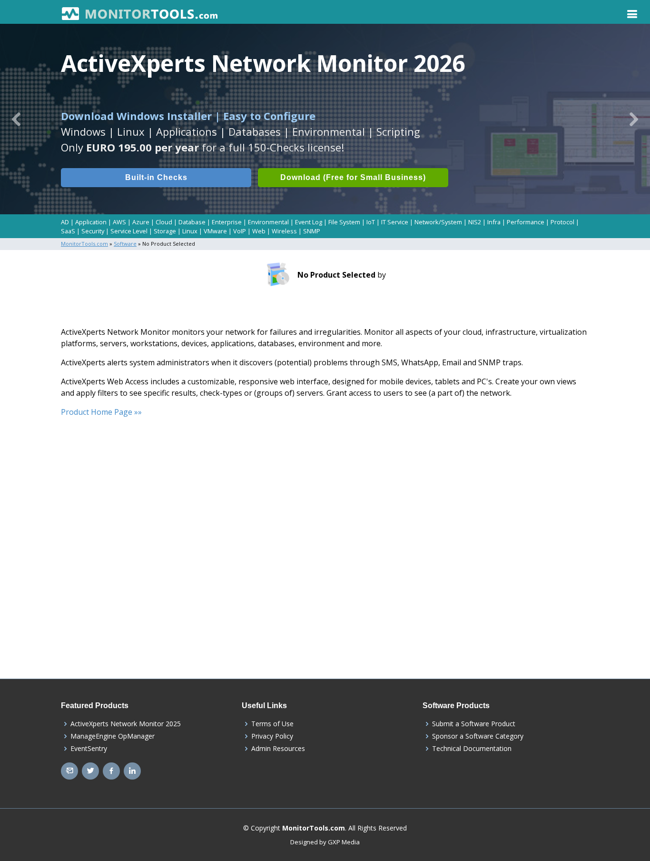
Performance (525, 222)
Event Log (308, 222)
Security (92, 231)
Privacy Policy (272, 736)
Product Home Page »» (101, 412)
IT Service (394, 222)
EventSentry (88, 748)
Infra (494, 222)
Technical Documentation (472, 748)
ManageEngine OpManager (112, 736)
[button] (16, 119)
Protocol (562, 222)
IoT (370, 222)
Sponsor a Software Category (477, 736)
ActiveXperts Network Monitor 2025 (125, 724)
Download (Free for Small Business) (353, 177)
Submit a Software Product (473, 724)
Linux (189, 231)
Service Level (129, 231)
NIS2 (474, 222)
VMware (215, 231)
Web (259, 231)
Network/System (438, 222)
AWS (119, 222)
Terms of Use (272, 724)
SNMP (311, 231)
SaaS (68, 231)
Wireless (284, 231)
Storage (165, 231)
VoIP (239, 231)
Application (91, 222)
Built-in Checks (156, 177)
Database (192, 222)
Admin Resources (278, 748)
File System (344, 222)
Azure (140, 222)
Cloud (164, 222)
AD (65, 222)
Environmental (268, 222)
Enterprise (227, 222)
